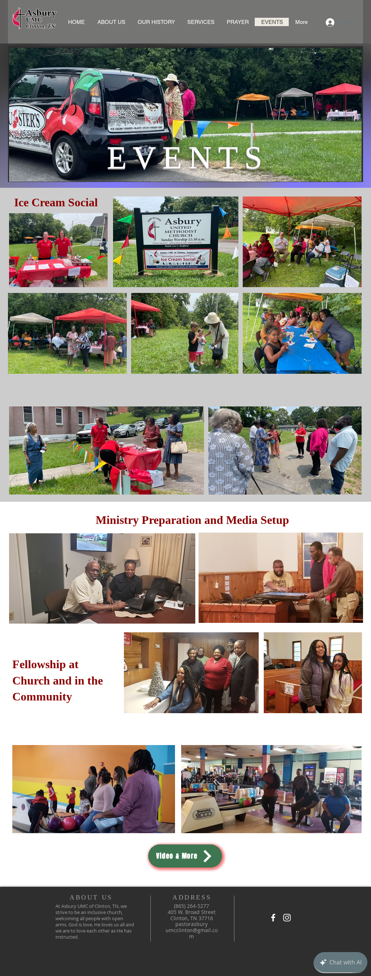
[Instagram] (287, 918)
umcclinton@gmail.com (192, 933)
